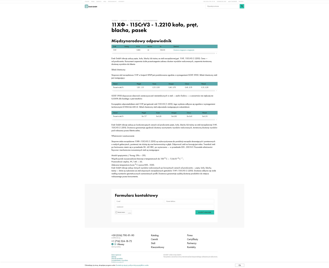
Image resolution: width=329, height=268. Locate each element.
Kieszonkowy (112, 1)
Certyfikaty (192, 239)
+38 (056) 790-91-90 (209, 1)
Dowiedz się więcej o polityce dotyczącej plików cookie (132, 265)
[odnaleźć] (242, 6)
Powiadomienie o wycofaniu (119, 260)
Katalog (99, 1)
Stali (104, 1)
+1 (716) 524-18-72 (121, 241)
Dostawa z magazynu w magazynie (183, 50)
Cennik (87, 1)
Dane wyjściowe (116, 255)
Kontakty (121, 1)
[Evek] (91, 6)
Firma (93, 1)
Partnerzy (191, 243)
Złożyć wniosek (204, 212)
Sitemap (113, 257)
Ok (240, 265)
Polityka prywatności (117, 262)
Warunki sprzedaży (117, 258)
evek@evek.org (221, 1)
